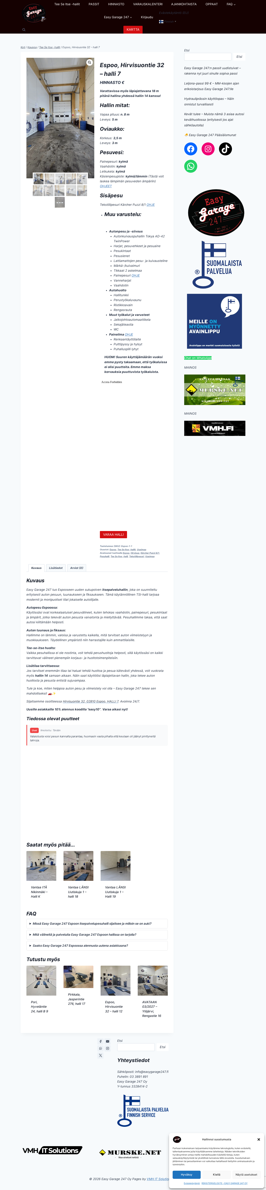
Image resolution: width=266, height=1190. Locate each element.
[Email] (107, 1041)
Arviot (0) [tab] (76, 568)
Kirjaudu (147, 17)
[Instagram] (107, 1048)
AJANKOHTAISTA (184, 4)
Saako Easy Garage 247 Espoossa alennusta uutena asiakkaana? (80, 945)
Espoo (113, 549)
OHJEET (106, 186)
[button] (259, 1139)
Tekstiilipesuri (136, 556)
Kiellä (216, 1174)
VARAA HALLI (113, 534)
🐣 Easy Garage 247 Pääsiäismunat (210, 135)
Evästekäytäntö (192, 1183)
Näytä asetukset (246, 1174)
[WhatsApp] (100, 1048)
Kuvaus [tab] (36, 568)
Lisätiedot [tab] (56, 568)
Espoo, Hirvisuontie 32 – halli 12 (114, 1006)
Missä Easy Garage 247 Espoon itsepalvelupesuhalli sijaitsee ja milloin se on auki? (92, 923)
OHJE (151, 204)
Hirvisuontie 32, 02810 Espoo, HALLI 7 (90, 701)
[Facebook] (100, 1041)
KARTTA (133, 29)
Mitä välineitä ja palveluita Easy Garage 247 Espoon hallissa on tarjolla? (84, 934)
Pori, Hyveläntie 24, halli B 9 (39, 1006)
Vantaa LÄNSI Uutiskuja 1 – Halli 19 (115, 892)
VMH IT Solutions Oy (162, 1179)
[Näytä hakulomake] (24, 30)
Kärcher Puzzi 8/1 (150, 553)
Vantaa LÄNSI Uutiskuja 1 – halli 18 (78, 892)
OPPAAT (212, 4)
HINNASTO (116, 4)
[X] (100, 1055)
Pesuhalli (104, 556)
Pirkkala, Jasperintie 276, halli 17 (76, 999)
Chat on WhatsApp (198, 358)
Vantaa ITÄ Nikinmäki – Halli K (39, 892)
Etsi (186, 50)
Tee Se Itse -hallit (67, 4)
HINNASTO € (112, 82)
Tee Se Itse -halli (119, 556)
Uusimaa (141, 549)
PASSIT (94, 4)
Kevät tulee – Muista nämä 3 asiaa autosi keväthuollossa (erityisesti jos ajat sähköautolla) (214, 119)
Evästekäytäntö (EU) (174, 13)
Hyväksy (186, 1174)
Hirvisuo (135, 553)
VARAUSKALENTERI (147, 4)
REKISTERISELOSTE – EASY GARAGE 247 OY (225, 1183)
